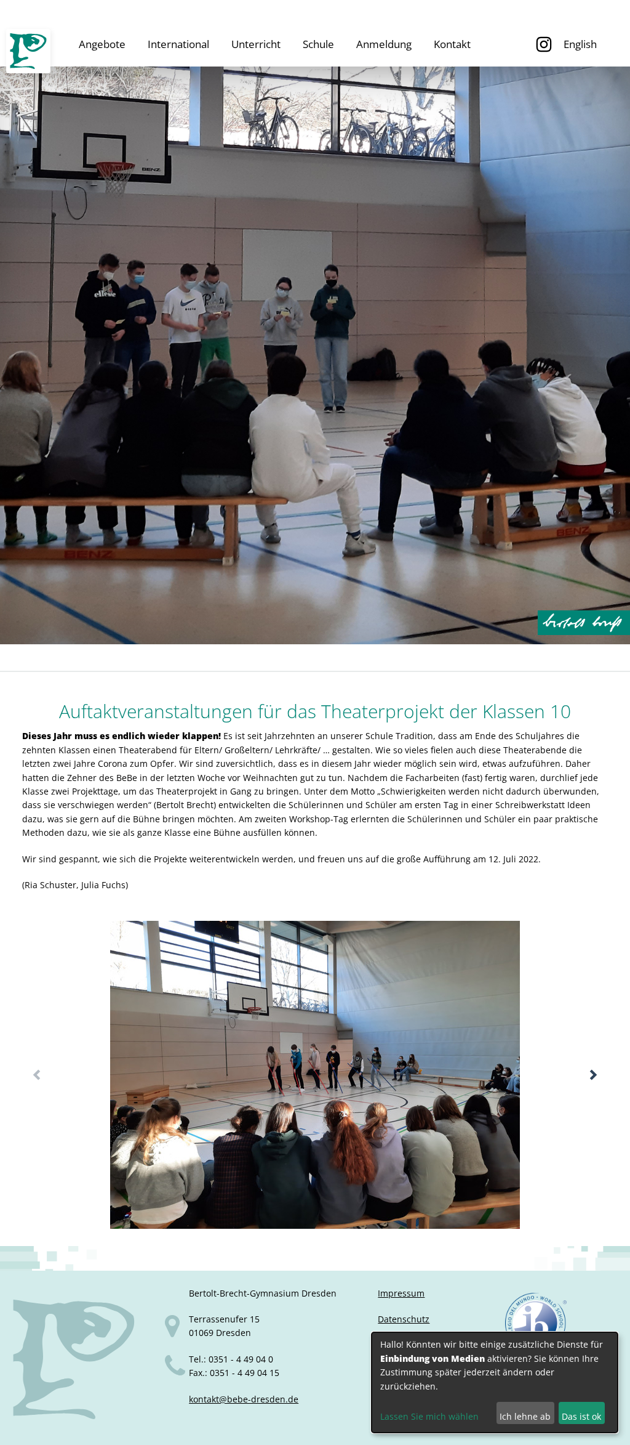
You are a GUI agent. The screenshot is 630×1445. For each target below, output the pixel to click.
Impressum (401, 1293)
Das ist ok (581, 1416)
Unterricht (256, 44)
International (178, 44)
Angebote (102, 44)
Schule (318, 44)
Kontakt (452, 44)
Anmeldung (384, 44)
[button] (593, 1074)
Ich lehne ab (525, 1416)
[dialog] (495, 1382)
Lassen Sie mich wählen (429, 1416)
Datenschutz (403, 1319)
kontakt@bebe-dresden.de (243, 1399)
